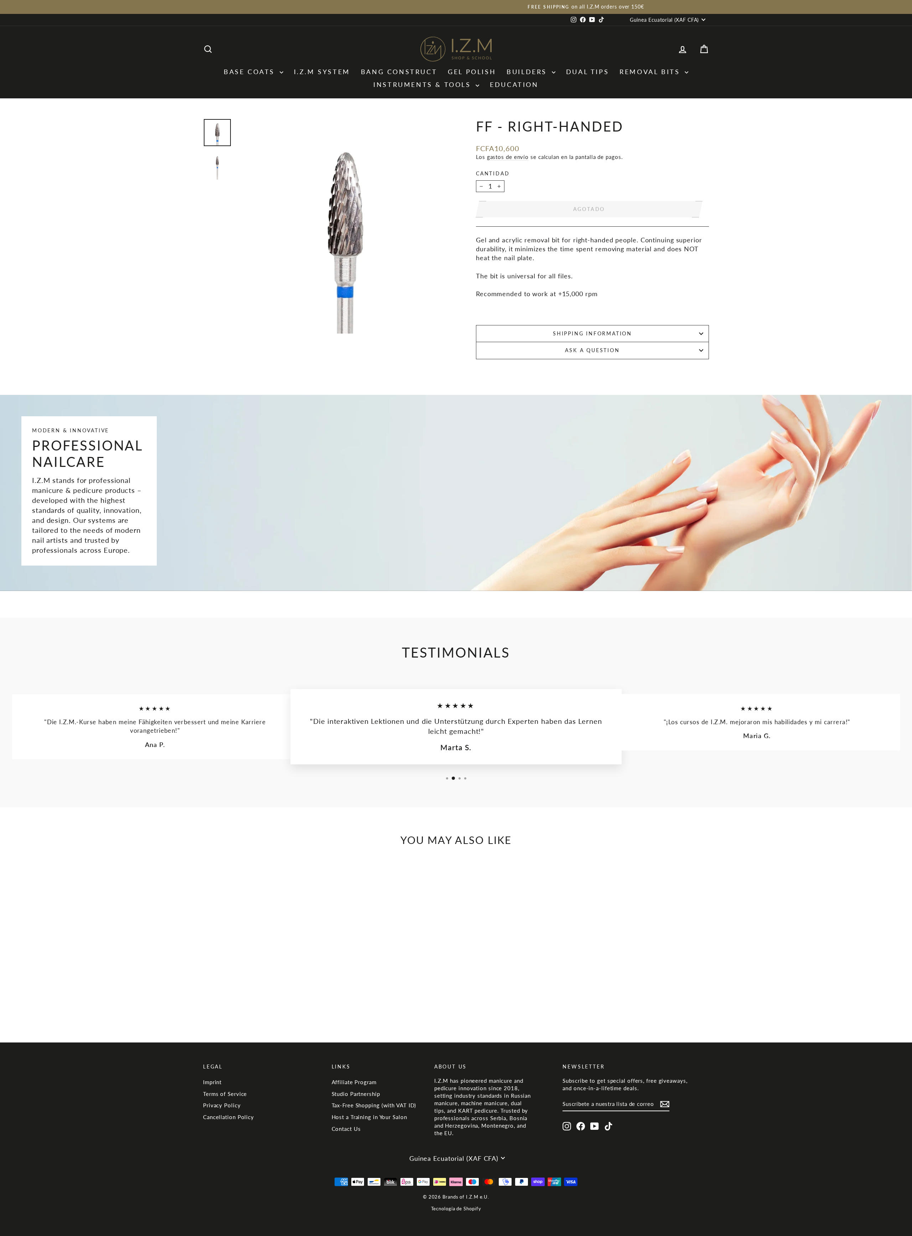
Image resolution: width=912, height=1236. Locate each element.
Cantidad (492, 173)
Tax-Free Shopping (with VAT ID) (374, 1105)
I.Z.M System (322, 72)
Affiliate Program (354, 1082)
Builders (528, 72)
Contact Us (346, 1129)
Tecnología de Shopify (456, 1208)
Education (514, 84)
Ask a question (592, 350)
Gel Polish (472, 72)
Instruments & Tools (423, 84)
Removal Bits (651, 72)
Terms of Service (225, 1094)
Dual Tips (587, 72)
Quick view (263, 977)
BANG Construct (399, 72)
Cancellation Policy (228, 1117)
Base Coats (251, 72)
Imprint (212, 1082)
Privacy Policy (222, 1105)
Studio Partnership (356, 1094)
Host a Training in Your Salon (369, 1117)
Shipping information (592, 333)
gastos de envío (508, 157)
